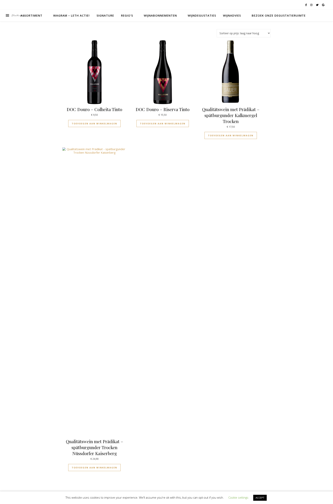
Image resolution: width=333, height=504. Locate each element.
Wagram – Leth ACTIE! (71, 15)
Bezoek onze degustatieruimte (279, 15)
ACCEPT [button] (260, 497)
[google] (323, 5)
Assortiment (31, 15)
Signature (105, 15)
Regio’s (127, 15)
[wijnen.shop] (18, 15)
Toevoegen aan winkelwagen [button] (94, 123)
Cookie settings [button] (238, 497)
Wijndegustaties (202, 15)
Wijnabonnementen (160, 15)
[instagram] (311, 5)
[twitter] (317, 5)
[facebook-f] (306, 5)
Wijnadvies (232, 15)
